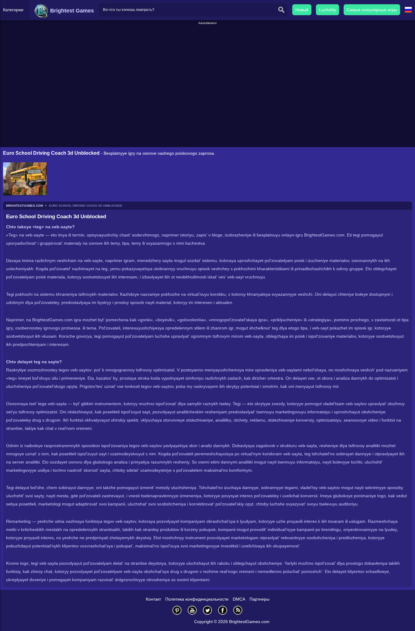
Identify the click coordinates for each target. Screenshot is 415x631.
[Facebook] (222, 610)
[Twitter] (207, 610)
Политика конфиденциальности (196, 599)
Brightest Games (71, 11)
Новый (301, 9)
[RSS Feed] (237, 610)
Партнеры (259, 599)
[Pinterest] (177, 610)
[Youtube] (192, 610)
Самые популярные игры (372, 9)
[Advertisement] (207, 39)
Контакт (153, 599)
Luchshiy (327, 9)
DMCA (239, 599)
